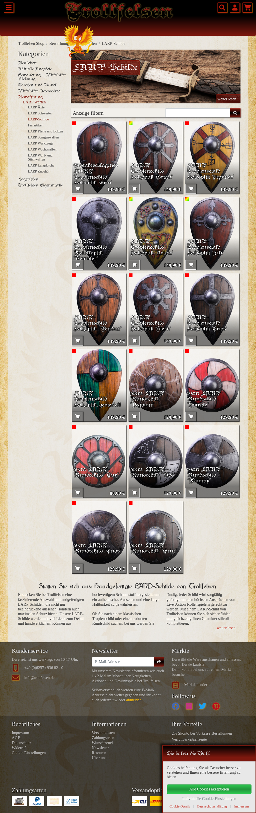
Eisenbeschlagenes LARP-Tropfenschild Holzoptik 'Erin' (96, 174)
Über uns (99, 758)
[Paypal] (36, 801)
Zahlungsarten (103, 738)
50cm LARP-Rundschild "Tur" (96, 472)
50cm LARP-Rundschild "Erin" (153, 548)
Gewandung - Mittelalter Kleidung (42, 77)
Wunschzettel (102, 743)
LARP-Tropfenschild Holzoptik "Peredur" (98, 323)
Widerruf (19, 748)
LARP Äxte (36, 107)
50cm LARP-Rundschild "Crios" (98, 548)
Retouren (99, 753)
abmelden (134, 700)
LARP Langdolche (41, 165)
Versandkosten (103, 733)
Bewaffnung (59, 43)
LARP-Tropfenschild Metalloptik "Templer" (90, 250)
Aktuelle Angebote (35, 69)
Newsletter (100, 748)
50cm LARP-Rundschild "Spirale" (205, 399)
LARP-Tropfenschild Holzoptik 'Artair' (151, 247)
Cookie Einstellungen (29, 753)
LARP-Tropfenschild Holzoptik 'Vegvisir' (210, 171)
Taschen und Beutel (37, 85)
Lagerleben (28, 179)
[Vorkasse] (54, 801)
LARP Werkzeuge (40, 143)
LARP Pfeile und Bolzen (45, 131)
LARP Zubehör (39, 171)
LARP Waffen (34, 102)
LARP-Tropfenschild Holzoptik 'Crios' (207, 323)
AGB (16, 738)
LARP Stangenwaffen (43, 137)
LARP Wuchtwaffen (42, 149)
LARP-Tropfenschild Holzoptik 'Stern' (150, 323)
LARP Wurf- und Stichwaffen (40, 157)
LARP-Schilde (38, 119)
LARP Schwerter (40, 113)
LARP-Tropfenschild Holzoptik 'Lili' (205, 247)
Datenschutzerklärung (212, 806)
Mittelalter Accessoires (39, 91)
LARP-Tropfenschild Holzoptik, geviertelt (97, 399)
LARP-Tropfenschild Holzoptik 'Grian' (151, 171)
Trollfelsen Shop (31, 43)
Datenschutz (21, 743)
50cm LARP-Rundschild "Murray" (205, 475)
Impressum (20, 733)
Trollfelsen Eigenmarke (40, 185)
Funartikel (35, 125)
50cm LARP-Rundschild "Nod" (153, 472)
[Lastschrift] (71, 801)
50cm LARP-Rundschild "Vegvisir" (148, 399)
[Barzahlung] (19, 801)
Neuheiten (27, 63)
